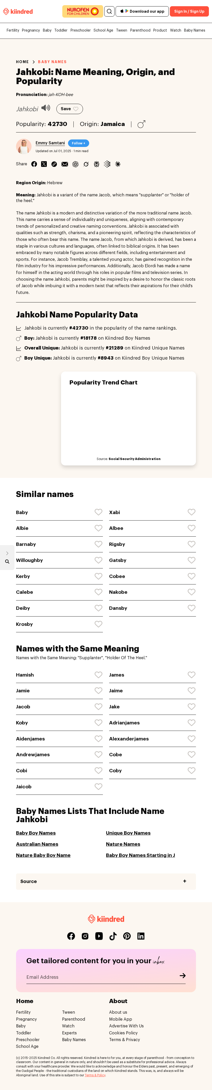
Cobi (21, 770)
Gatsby (117, 560)
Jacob (23, 706)
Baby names (52, 62)
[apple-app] (122, 11)
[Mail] (65, 164)
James (116, 674)
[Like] (99, 512)
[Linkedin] (54, 164)
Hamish (25, 674)
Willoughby (29, 560)
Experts (69, 1033)
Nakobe (118, 592)
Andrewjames (33, 754)
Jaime (116, 690)
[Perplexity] (96, 164)
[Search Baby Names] (7, 563)
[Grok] (86, 164)
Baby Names (194, 30)
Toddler (60, 30)
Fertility (13, 30)
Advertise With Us (126, 1026)
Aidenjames (30, 738)
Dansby (118, 608)
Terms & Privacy (124, 1040)
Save (66, 109)
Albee (116, 528)
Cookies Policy (123, 1033)
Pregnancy (31, 30)
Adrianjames (124, 722)
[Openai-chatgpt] (75, 164)
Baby (47, 30)
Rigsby (117, 544)
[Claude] (118, 164)
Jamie (23, 690)
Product (160, 30)
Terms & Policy (95, 1075)
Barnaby (26, 544)
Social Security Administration (135, 459)
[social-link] (71, 936)
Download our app (147, 11)
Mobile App (120, 1019)
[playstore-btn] (127, 11)
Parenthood (140, 30)
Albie (22, 528)
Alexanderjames (129, 738)
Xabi (114, 512)
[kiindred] (18, 11)
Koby (22, 722)
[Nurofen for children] (82, 11)
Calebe (24, 592)
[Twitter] (44, 164)
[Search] (109, 11)
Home (22, 62)
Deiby (23, 608)
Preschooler (81, 30)
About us (118, 1012)
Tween (121, 30)
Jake (114, 706)
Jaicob (24, 786)
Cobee (117, 576)
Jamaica (113, 124)
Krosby (24, 624)
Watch (175, 30)
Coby (115, 770)
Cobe (115, 754)
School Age (103, 30)
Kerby (23, 576)
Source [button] (28, 881)
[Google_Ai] (107, 164)
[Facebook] (34, 164)
